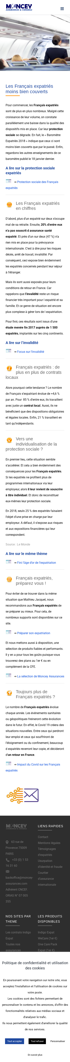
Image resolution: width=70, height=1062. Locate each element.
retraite (23, 224)
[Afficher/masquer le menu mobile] (62, 9)
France (40, 288)
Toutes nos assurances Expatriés (13, 950)
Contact (43, 837)
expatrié (35, 218)
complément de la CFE (20, 666)
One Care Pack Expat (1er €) (47, 947)
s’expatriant (29, 393)
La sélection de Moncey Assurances (40, 676)
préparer (14, 611)
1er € (39, 660)
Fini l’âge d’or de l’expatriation (36, 562)
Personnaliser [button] (57, 1041)
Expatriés (12, 141)
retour (16, 755)
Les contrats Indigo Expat (18, 935)
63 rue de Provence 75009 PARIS (16, 848)
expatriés (52, 105)
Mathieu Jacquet (35, 599)
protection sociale (38, 501)
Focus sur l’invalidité (30, 352)
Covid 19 (44, 725)
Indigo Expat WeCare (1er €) (47, 935)
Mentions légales (49, 843)
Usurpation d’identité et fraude (50, 864)
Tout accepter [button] (14, 1041)
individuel (20, 495)
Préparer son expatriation (33, 633)
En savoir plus (35, 1054)
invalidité (41, 254)
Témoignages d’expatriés (47, 852)
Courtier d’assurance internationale (47, 878)
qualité (54, 123)
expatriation (54, 312)
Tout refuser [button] (37, 1041)
